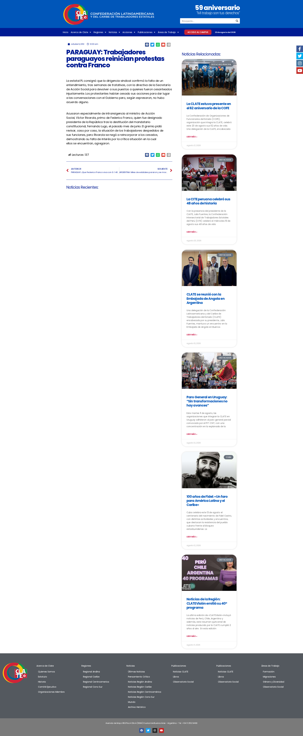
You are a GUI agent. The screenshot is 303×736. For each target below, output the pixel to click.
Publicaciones (145, 32)
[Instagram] (154, 730)
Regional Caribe (91, 676)
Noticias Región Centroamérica (144, 691)
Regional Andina (91, 671)
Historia (42, 681)
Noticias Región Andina (140, 681)
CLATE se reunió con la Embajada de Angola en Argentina (206, 298)
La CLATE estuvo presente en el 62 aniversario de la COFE (209, 106)
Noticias (113, 32)
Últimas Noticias (136, 671)
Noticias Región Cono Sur (141, 697)
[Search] (237, 21)
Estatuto (42, 676)
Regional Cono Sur (92, 686)
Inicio (65, 32)
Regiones (98, 32)
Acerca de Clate (79, 32)
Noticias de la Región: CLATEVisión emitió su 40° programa (207, 603)
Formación (268, 671)
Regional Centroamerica (96, 681)
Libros (176, 676)
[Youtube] (161, 730)
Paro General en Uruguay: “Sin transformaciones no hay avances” (207, 401)
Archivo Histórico (137, 707)
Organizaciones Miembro (51, 691)
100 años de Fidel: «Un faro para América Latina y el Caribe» (207, 500)
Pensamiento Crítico (139, 676)
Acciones (127, 32)
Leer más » (192, 136)
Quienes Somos (46, 671)
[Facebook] (141, 730)
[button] (147, 45)
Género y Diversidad (273, 681)
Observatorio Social (183, 681)
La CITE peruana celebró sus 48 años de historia (208, 201)
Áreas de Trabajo (167, 32)
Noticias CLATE (180, 671)
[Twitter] (148, 730)
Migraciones (269, 676)
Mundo (131, 702)
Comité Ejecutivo (47, 686)
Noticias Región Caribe (140, 686)
